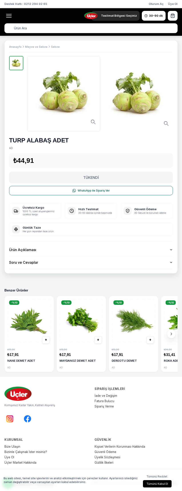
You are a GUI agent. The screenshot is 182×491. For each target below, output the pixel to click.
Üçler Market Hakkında (20, 462)
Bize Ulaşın (12, 446)
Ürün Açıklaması (22, 249)
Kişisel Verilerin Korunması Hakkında (120, 446)
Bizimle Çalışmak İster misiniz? (25, 452)
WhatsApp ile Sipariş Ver (94, 190)
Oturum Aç (156, 4)
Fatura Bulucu (104, 401)
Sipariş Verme (104, 406)
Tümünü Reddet (156, 476)
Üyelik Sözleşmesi (107, 457)
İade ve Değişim (106, 395)
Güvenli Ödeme (105, 452)
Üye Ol (173, 4)
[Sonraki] (171, 333)
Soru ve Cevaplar (23, 262)
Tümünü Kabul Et (157, 483)
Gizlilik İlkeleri (104, 462)
